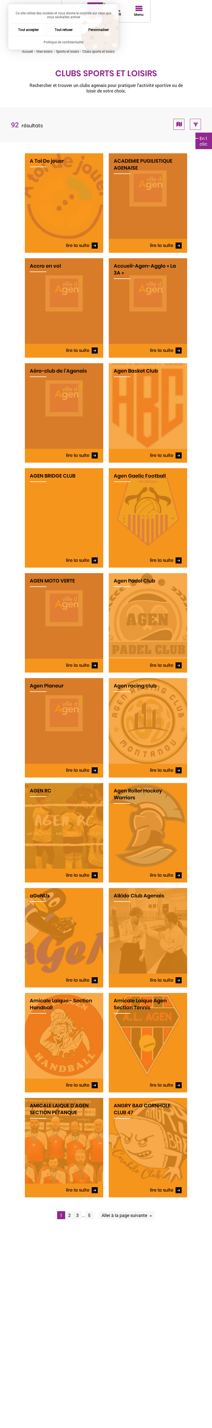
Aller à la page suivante (125, 1215)
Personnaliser (98, 29)
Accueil (27, 51)
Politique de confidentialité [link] (63, 42)
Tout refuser (64, 29)
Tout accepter (28, 29)
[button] (178, 124)
